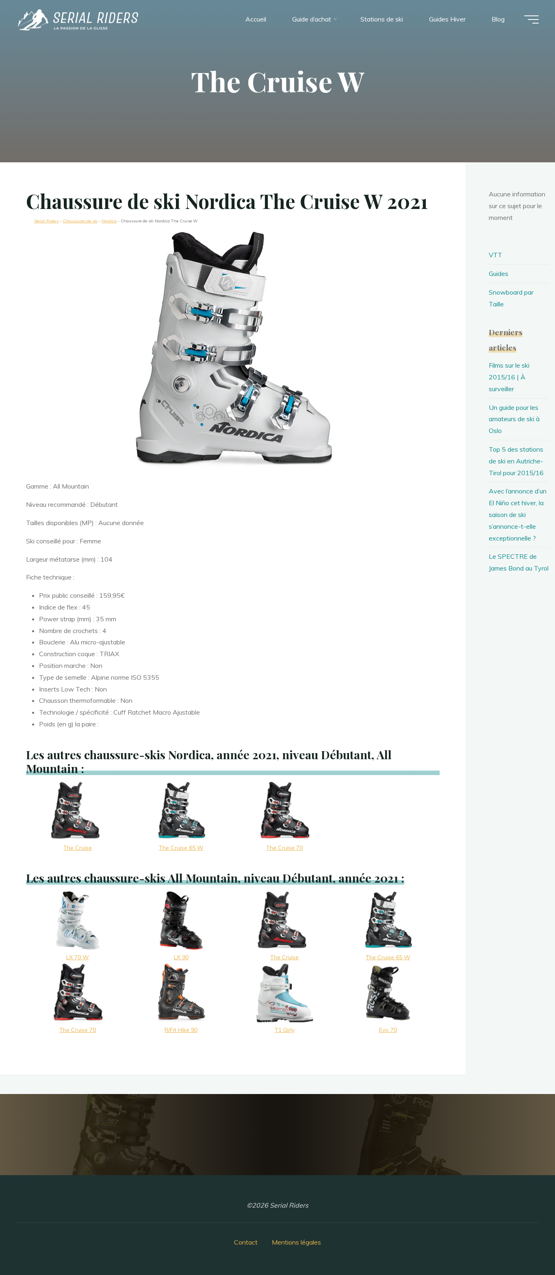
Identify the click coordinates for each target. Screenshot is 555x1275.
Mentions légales (296, 1242)
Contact (246, 1242)
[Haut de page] (523, 1243)
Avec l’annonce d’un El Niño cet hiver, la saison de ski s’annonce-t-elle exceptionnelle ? (517, 514)
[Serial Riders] (77, 19)
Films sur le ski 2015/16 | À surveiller (509, 377)
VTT (495, 255)
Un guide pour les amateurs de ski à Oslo (514, 419)
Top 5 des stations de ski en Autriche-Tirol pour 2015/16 (516, 461)
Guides (498, 273)
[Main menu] (531, 19)
